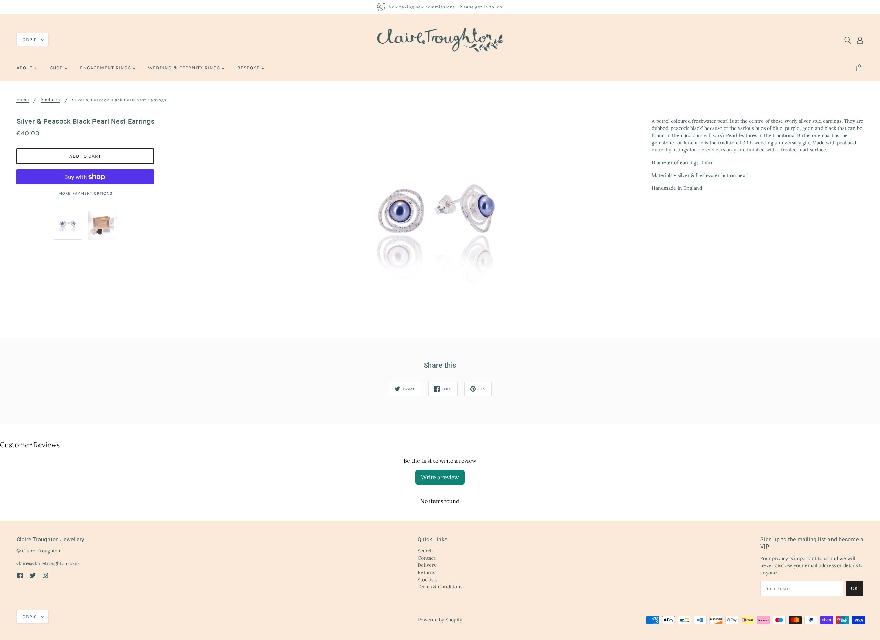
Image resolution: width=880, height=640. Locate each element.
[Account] (860, 39)
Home (22, 100)
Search (425, 551)
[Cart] (860, 68)
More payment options (85, 193)
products (50, 100)
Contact (426, 558)
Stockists (427, 579)
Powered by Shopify (440, 620)
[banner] (440, 39)
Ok (854, 588)
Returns (426, 572)
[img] (848, 39)
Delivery (427, 565)
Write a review (440, 477)
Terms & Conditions (440, 587)
